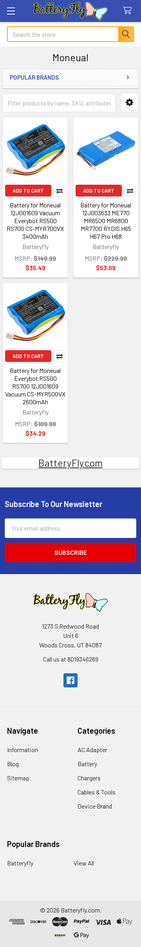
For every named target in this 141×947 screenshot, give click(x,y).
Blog (13, 763)
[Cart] (129, 11)
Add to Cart (28, 190)
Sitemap (18, 778)
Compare (59, 190)
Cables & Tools (97, 792)
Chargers (89, 778)
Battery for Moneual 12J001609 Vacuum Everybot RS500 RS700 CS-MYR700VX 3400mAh (35, 220)
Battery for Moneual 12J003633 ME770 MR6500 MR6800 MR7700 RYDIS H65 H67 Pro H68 (105, 220)
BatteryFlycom (70, 463)
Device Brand (95, 806)
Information (22, 749)
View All (84, 863)
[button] (129, 102)
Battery (87, 763)
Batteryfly (20, 863)
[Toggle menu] (11, 11)
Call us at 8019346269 (70, 659)
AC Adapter (92, 749)
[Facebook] (70, 680)
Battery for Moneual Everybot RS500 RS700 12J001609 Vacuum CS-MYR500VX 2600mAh (35, 386)
